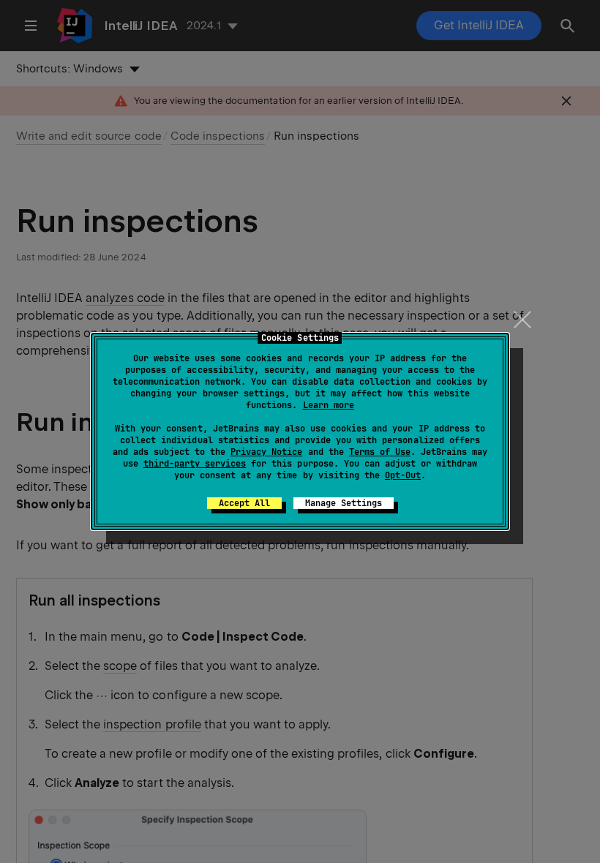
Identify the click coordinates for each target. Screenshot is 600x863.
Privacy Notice (266, 452)
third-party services (194, 464)
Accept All (244, 503)
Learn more (328, 405)
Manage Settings (343, 503)
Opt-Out (403, 475)
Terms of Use (379, 452)
